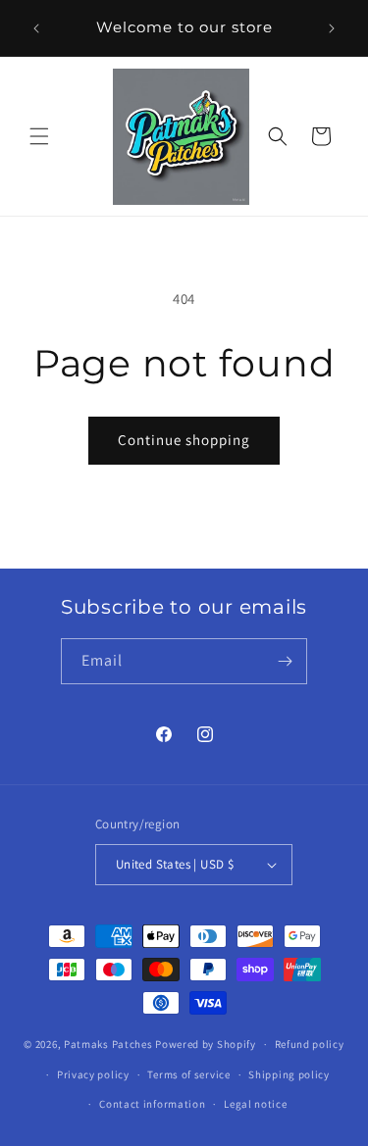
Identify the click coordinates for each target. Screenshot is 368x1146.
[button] (39, 136)
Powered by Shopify (205, 1044)
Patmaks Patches (108, 1044)
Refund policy (309, 1044)
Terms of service (188, 1074)
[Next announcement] (331, 28)
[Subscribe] (284, 661)
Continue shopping (184, 439)
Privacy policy (93, 1074)
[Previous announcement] (36, 28)
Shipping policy (289, 1074)
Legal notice (255, 1104)
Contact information (152, 1104)
